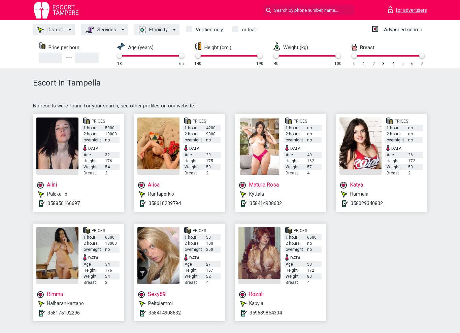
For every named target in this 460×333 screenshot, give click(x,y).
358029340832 (367, 203)
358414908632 (266, 203)
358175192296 (63, 313)
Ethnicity (158, 30)
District (54, 30)
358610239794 (165, 203)
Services (106, 30)
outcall (249, 30)
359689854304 (266, 313)
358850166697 (63, 203)
